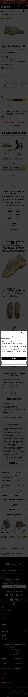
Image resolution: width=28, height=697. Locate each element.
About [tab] (23, 336)
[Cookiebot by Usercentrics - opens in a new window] (21, 333)
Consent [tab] (5, 336)
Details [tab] (14, 336)
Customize (13, 362)
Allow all (14, 358)
